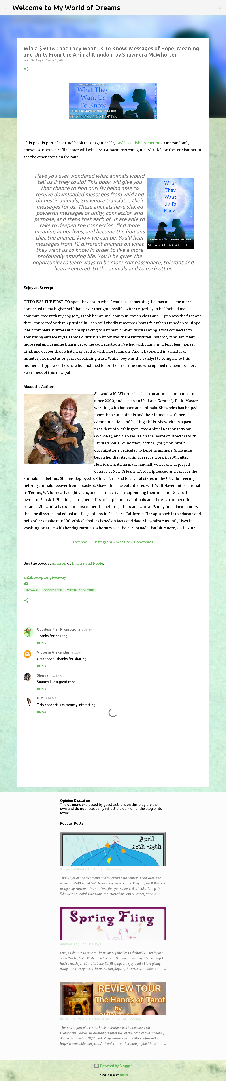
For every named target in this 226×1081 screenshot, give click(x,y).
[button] (26, 69)
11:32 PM (56, 675)
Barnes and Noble (87, 563)
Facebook (81, 542)
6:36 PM (50, 698)
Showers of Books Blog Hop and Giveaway (90, 869)
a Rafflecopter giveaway (45, 577)
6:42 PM (76, 652)
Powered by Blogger (115, 1066)
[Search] (126, 7)
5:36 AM (87, 629)
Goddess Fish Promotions (139, 143)
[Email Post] (26, 585)
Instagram (103, 542)
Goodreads (143, 542)
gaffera (123, 1074)
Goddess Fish (52, 590)
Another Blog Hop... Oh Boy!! (80, 944)
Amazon (59, 563)
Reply (42, 643)
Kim (40, 698)
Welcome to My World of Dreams (66, 7)
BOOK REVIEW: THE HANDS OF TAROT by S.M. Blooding (100, 1019)
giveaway (31, 590)
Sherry (42, 675)
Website (123, 542)
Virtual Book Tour (80, 590)
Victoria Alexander (53, 652)
